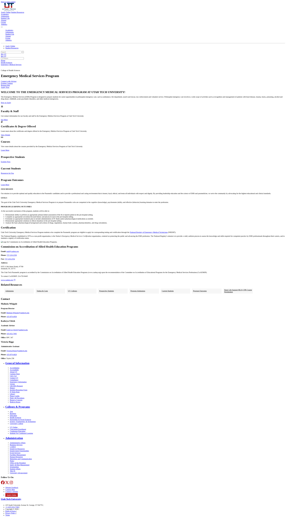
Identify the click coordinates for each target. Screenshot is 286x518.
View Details (5, 135)
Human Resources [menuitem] (16, 457)
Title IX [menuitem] (12, 471)
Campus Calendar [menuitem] (11, 492)
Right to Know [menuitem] (15, 402)
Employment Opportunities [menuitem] (19, 451)
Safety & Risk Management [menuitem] (19, 465)
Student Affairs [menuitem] (15, 469)
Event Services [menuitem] (15, 453)
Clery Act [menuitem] (13, 376)
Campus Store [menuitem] (15, 374)
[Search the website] (23, 52)
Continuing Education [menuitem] (17, 431)
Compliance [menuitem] (14, 380)
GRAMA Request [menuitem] (16, 386)
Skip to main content (8, 2)
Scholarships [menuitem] (14, 467)
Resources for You (7, 173)
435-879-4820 (12, 355)
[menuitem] (145, 363)
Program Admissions (137, 291)
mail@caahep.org (12, 251)
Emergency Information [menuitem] (18, 382)
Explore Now (6, 162)
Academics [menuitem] (5, 14)
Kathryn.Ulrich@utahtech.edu (17, 330)
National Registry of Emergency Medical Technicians (149, 232)
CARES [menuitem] (13, 447)
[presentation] (11, 65)
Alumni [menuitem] (3, 20)
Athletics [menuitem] (4, 24)
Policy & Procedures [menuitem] (17, 398)
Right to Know (10, 511)
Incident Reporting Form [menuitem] (18, 390)
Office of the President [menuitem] (18, 463)
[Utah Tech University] (9, 10)
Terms (7, 515)
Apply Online (6, 12)
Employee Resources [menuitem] (17, 449)
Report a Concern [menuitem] (16, 400)
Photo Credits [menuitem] (14, 396)
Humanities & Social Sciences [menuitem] (20, 420)
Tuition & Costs (42, 291)
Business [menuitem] (13, 413)
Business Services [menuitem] (16, 445)
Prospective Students (106, 291)
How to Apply (6, 103)
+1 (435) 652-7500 (12, 507)
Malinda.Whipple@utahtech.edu (17, 313)
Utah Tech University (11, 499)
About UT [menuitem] (13, 372)
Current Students (168, 291)
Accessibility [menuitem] (14, 370)
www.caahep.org (7, 280)
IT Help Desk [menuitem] (15, 392)
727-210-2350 (12, 255)
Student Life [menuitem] (5, 18)
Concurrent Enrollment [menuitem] (18, 429)
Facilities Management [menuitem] (18, 455)
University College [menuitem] (16, 424)
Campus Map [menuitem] (10, 490)
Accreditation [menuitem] (14, 368)
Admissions (9, 291)
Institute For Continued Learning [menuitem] (21, 433)
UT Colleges (72, 291)
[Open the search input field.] (2, 58)
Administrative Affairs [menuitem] (17, 443)
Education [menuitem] (13, 415)
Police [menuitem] (12, 461)
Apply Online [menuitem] (11, 495)
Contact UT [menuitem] (14, 378)
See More (4, 120)
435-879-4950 (12, 317)
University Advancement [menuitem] (18, 473)
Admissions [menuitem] (5, 16)
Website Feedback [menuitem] (11, 488)
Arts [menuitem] (11, 411)
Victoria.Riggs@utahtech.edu (16, 351)
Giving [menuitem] (3, 22)
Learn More (5, 150)
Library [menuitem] (12, 394)
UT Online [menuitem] (14, 427)
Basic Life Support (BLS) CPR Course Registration (238, 291)
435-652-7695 (12, 334)
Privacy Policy (10, 513)
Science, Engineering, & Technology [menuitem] (23, 422)
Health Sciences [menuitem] (15, 418)
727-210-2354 (10, 259)
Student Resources (17, 12)
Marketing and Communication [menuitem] (21, 459)
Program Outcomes (200, 291)
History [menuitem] (12, 388)
